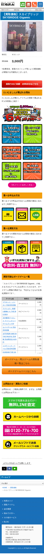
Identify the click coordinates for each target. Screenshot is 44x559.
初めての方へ (5, 10)
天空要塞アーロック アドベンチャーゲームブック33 (9, 320)
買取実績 (16, 10)
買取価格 (13, 487)
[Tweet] (4, 468)
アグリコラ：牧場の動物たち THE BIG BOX (9, 311)
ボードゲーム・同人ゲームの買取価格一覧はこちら (22, 361)
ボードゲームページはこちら (22, 371)
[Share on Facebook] (9, 468)
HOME (4, 487)
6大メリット (27, 10)
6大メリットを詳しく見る (22, 185)
